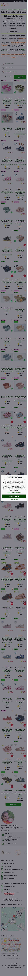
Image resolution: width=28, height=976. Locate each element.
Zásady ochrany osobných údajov (14, 492)
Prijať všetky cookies (14, 496)
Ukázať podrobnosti (14, 499)
